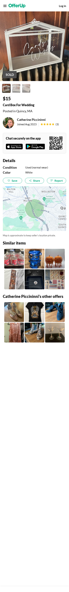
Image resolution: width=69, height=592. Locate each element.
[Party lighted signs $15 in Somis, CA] (14, 279)
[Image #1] (6, 88)
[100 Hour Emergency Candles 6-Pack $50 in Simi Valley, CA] (14, 259)
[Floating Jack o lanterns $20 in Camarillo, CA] (55, 259)
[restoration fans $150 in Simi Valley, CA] (34, 259)
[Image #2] (16, 88)
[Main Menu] (5, 6)
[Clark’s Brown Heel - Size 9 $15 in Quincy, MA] (14, 312)
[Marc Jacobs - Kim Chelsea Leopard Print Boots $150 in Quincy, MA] (34, 332)
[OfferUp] (16, 6)
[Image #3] (26, 88)
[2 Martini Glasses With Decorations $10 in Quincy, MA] (55, 332)
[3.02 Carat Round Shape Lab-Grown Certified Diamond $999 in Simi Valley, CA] (34, 279)
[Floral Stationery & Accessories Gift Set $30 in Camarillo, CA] (55, 279)
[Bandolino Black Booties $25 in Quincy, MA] (55, 312)
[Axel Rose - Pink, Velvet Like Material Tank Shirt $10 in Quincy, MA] (14, 332)
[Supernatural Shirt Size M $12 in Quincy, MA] (34, 312)
